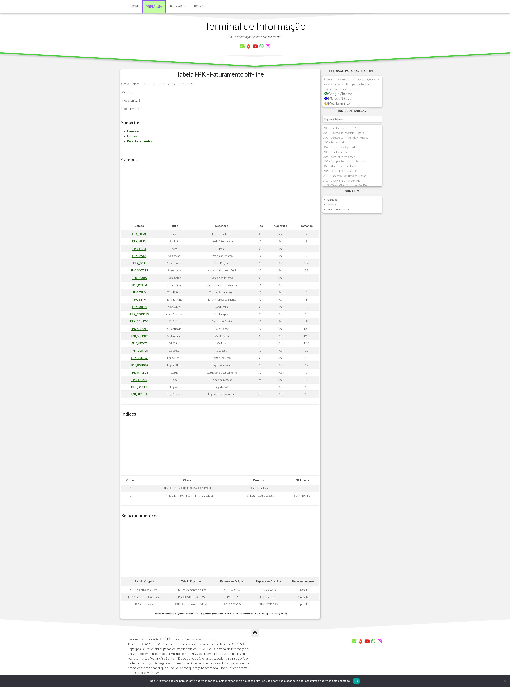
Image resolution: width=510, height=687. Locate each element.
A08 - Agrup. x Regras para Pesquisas (345, 161)
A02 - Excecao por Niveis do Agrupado (346, 137)
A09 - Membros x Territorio (339, 166)
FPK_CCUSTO (139, 321)
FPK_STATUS (139, 372)
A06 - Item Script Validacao (339, 156)
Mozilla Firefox (339, 103)
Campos (133, 131)
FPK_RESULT (139, 394)
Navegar (175, 6)
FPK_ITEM (139, 248)
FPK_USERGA (139, 365)
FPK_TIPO (139, 292)
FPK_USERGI (139, 357)
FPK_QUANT (139, 328)
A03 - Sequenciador (335, 142)
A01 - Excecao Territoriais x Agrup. (343, 132)
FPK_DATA (139, 255)
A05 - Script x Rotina (335, 152)
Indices (132, 136)
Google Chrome (340, 94)
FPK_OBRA (139, 306)
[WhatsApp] (261, 46)
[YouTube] (255, 46)
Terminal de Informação (255, 26)
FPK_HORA (139, 277)
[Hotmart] (248, 46)
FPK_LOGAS (139, 387)
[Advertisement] (220, 193)
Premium (154, 7)
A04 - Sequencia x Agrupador (340, 147)
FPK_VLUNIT (139, 336)
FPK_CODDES (139, 314)
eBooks (198, 6)
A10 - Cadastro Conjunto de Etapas (344, 175)
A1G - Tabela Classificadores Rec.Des (345, 185)
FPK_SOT (139, 263)
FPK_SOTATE (139, 270)
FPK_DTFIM (139, 285)
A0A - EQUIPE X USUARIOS (340, 171)
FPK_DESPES (139, 350)
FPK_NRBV (139, 241)
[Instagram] (267, 46)
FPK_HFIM (139, 299)
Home (135, 6)
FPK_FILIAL (139, 234)
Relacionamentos (140, 141)
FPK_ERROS (139, 379)
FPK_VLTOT (139, 343)
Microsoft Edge (339, 98)
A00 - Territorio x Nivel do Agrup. (343, 128)
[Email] (242, 46)
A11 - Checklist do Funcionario (341, 180)
